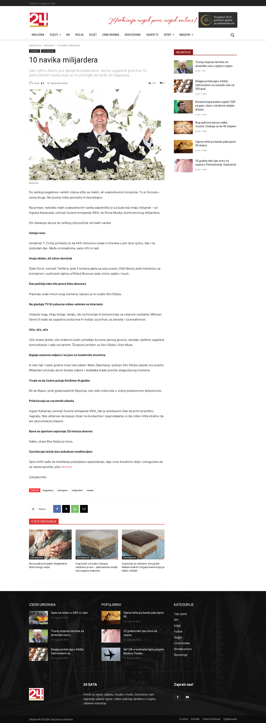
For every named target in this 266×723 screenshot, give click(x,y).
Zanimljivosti (48, 51)
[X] (66, 509)
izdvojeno (62, 490)
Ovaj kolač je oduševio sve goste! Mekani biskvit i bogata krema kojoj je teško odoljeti (143, 567)
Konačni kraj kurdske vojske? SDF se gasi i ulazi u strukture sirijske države (215, 105)
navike (90, 490)
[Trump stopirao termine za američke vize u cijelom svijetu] (183, 67)
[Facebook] (57, 509)
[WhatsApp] (75, 509)
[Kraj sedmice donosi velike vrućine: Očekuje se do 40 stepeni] (183, 127)
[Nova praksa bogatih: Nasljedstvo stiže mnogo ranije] (50, 544)
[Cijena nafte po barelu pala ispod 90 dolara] (183, 146)
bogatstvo (48, 490)
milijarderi (77, 490)
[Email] (84, 509)
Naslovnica (35, 45)
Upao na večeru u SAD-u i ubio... (70, 612)
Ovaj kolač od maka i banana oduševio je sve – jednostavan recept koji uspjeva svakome (97, 567)
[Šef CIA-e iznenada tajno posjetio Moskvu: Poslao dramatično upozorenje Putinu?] (110, 654)
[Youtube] (187, 697)
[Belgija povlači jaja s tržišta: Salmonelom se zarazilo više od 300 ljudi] (183, 86)
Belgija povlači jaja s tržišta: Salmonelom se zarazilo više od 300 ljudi (214, 85)
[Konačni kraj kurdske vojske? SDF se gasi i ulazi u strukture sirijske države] (183, 106)
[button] (232, 34)
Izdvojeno (49, 45)
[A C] (31, 83)
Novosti (66, 467)
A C (42, 83)
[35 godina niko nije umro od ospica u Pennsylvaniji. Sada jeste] (183, 165)
